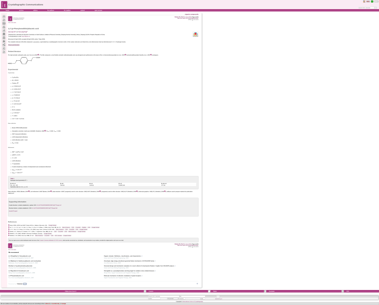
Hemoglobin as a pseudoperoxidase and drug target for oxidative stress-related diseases (129, 271)
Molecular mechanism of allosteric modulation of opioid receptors (122, 275)
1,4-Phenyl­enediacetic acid (16, 275)
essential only (55, 303)
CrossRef (78, 227)
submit (82, 10)
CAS (89, 227)
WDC (376, 1)
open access (98, 10)
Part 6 (182, 17)
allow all (47, 303)
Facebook (271, 291)
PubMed (84, 227)
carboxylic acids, (22, 55)
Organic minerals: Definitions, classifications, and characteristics (122, 256)
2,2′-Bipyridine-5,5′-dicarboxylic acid (18, 271)
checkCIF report (13, 211)
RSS (348, 291)
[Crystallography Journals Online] (364, 1)
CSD (73, 227)
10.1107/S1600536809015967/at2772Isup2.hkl (44, 208)
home (8, 10)
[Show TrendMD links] (197, 283)
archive (21, 10)
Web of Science (66, 227)
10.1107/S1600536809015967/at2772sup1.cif (49, 205)
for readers (67, 10)
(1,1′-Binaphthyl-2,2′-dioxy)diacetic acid (19, 256)
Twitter (215, 291)
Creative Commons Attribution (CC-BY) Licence (50, 240)
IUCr (368, 1)
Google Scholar (52, 225)
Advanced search (218, 298)
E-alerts (151, 291)
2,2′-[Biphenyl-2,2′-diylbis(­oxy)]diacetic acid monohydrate (24, 261)
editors (35, 10)
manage (63, 303)
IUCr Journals (58, 235)
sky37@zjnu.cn (26, 36)
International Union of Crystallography (193, 301)
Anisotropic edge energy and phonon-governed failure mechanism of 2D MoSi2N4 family (129, 261)
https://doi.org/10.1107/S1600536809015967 (187, 18)
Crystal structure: (13, 205)
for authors (50, 10)
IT (372, 1)
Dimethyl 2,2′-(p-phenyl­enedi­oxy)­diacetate (20, 266)
